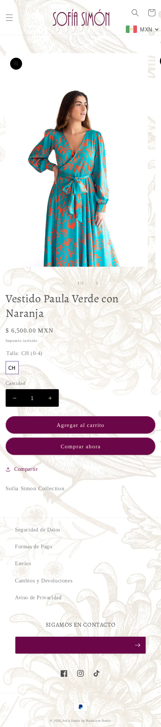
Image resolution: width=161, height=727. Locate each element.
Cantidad (15, 383)
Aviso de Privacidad (38, 597)
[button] (9, 17)
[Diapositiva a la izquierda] (64, 283)
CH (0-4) (12, 367)
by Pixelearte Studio (96, 721)
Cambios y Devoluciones (43, 581)
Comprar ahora (81, 446)
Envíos (23, 563)
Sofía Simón (71, 721)
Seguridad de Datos (37, 530)
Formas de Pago (33, 546)
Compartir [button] (26, 469)
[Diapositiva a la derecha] (97, 283)
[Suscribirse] (137, 645)
